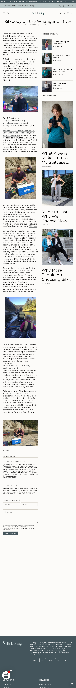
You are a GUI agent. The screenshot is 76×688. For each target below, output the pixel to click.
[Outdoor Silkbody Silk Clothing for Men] (20, 178)
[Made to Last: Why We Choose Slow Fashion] (57, 188)
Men (42, 660)
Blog (32, 6)
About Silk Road (45, 684)
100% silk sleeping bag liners (16, 217)
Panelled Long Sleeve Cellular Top (19, 130)
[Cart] (72, 13)
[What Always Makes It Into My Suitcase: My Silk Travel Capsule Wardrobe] (57, 124)
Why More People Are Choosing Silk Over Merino (55, 275)
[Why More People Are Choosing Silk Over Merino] (57, 247)
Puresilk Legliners (11, 135)
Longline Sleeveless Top (14, 120)
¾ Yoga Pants (9, 125)
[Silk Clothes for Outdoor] (20, 98)
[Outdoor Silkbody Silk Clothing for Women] (20, 318)
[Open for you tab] (72, 684)
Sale (66, 660)
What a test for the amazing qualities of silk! (16, 366)
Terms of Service (19, 526)
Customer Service (9, 6)
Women (33, 660)
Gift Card (69, 6)
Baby (50, 660)
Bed (58, 660)
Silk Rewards (23, 6)
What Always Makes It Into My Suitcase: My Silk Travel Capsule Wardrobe (55, 158)
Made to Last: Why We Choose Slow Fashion (55, 216)
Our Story (7, 684)
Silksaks (33, 226)
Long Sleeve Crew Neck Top (16, 133)
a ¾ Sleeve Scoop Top (13, 123)
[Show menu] (4, 13)
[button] (6, 675)
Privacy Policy (7, 526)
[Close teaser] (11, 670)
